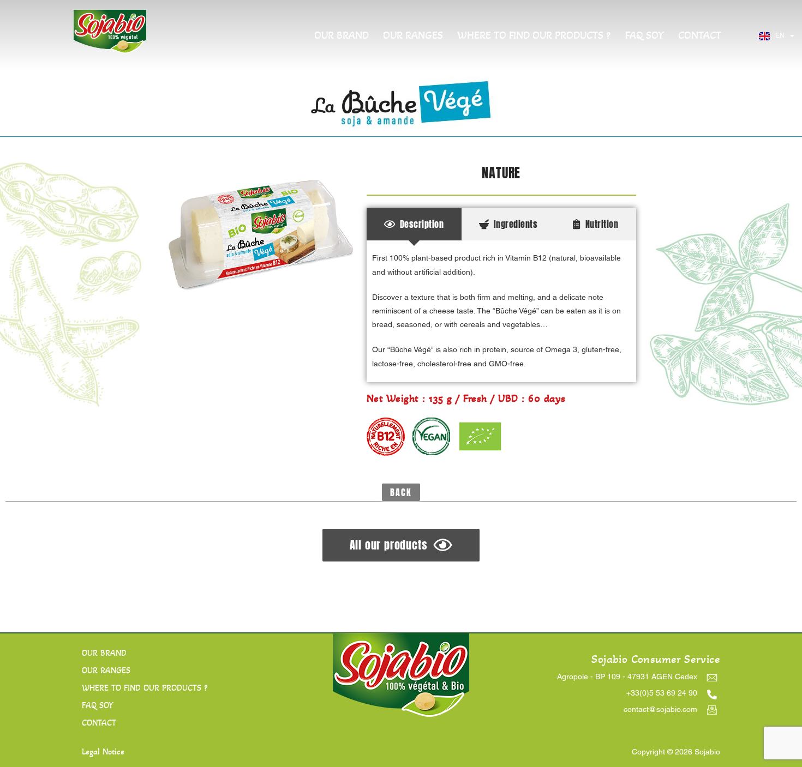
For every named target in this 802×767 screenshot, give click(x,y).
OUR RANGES (413, 35)
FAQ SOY (644, 35)
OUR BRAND (341, 35)
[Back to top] (775, 741)
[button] (401, 492)
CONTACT (699, 35)
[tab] (414, 224)
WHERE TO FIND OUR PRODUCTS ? (534, 35)
